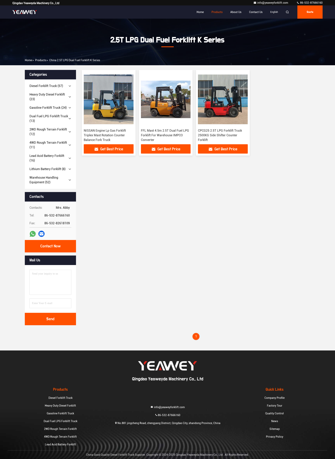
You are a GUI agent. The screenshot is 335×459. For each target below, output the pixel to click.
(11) (48, 145)
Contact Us (255, 12)
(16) (46, 158)
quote (310, 12)
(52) (43, 180)
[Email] (41, 233)
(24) (48, 108)
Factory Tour (274, 405)
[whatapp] (33, 234)
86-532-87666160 (311, 2)
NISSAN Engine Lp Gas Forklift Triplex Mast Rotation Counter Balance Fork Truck (105, 135)
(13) (48, 118)
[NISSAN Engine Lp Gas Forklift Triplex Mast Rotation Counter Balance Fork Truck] (109, 99)
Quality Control (274, 413)
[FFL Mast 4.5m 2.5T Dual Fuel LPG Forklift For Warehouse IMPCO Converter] (166, 99)
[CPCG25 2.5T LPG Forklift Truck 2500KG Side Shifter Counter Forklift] (223, 99)
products (40, 60)
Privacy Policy (274, 436)
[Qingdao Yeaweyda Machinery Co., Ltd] (24, 12)
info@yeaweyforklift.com (273, 2)
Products (217, 12)
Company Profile (274, 397)
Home (200, 12)
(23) (47, 97)
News (274, 421)
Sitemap (274, 428)
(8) (47, 169)
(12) (48, 132)
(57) (46, 86)
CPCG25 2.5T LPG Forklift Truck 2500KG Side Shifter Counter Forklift (220, 135)
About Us (235, 12)
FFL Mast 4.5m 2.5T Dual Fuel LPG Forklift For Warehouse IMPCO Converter (165, 135)
